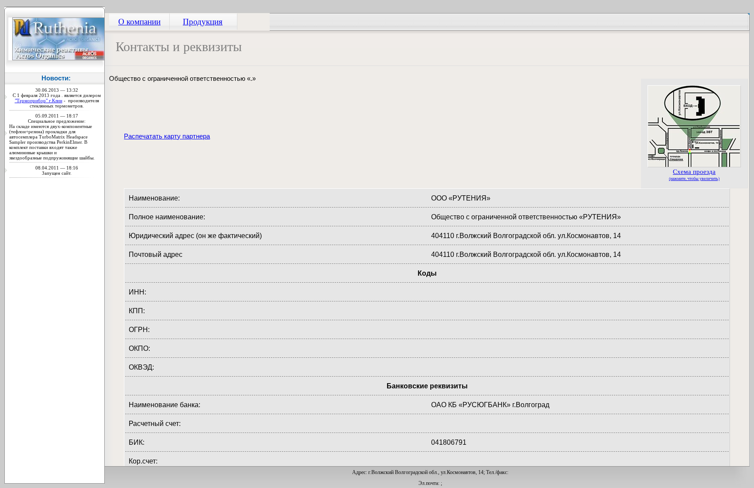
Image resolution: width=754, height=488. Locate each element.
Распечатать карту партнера (167, 136)
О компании (139, 21)
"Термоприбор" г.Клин (38, 100)
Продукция (203, 21)
